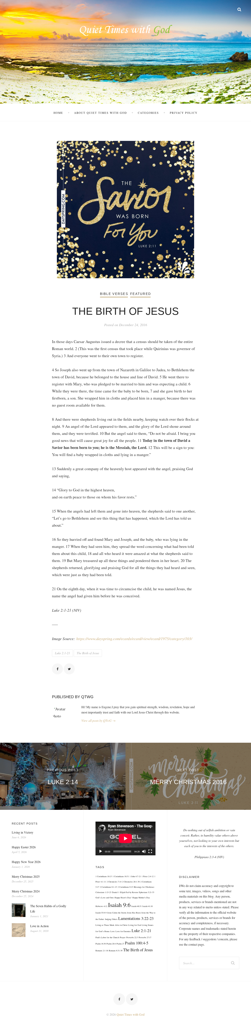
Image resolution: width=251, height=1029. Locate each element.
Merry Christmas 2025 (26, 876)
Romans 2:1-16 (101, 950)
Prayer (123, 937)
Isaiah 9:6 (119, 905)
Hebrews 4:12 (101, 906)
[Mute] (144, 851)
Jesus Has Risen (134, 912)
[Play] (101, 851)
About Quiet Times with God (100, 113)
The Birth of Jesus (88, 653)
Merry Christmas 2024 (26, 891)
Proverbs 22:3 (132, 937)
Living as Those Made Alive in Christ (111, 925)
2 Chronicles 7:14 (114, 881)
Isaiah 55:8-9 (100, 912)
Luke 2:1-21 (62, 653)
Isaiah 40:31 (136, 906)
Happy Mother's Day (141, 897)
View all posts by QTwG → (98, 720)
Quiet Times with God (131, 1014)
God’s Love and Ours (104, 897)
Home (58, 113)
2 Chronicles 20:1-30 (131, 881)
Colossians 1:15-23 (103, 892)
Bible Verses (114, 294)
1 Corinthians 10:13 (103, 876)
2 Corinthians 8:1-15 (108, 887)
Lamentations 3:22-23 (136, 918)
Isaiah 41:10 (147, 906)
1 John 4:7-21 (135, 876)
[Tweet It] (69, 668)
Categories (148, 113)
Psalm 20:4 (111, 943)
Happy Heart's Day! (123, 897)
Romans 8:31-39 (115, 950)
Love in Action (39, 926)
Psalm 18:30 (100, 943)
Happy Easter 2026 (24, 847)
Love (112, 931)
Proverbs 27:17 (145, 937)
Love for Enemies (123, 931)
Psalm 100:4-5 (136, 943)
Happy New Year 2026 (26, 862)
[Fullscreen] (150, 851)
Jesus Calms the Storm (116, 912)
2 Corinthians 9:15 (125, 887)
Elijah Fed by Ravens (129, 892)
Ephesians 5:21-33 (146, 892)
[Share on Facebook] (57, 668)
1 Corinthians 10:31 (121, 876)
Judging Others (111, 919)
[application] (125, 838)
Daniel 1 (115, 892)
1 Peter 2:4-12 (148, 876)
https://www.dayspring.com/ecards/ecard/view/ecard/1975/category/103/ (134, 638)
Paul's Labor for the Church (107, 937)
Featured (140, 294)
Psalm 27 (120, 943)
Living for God (134, 925)
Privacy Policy (183, 113)
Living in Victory (22, 832)
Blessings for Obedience (144, 887)
